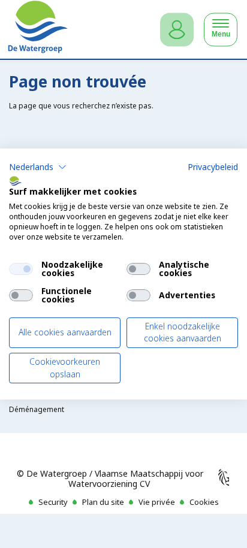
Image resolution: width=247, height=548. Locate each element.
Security (53, 501)
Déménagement (36, 409)
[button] (38, 167)
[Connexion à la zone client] (177, 30)
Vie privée (156, 501)
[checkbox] (21, 269)
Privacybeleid (213, 166)
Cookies (204, 501)
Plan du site (103, 501)
